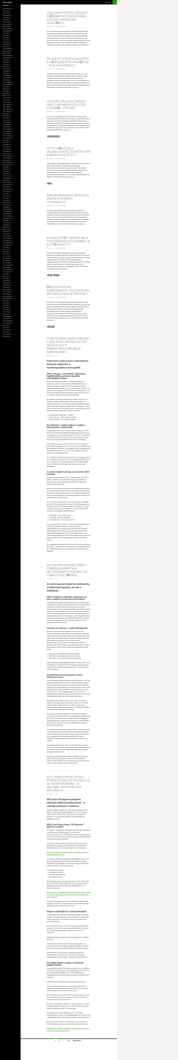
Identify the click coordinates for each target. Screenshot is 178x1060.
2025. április (6, 40)
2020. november (7, 158)
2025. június (6, 35)
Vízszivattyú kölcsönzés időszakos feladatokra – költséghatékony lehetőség (67, 18)
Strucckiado (7, 2)
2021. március (6, 149)
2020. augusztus (7, 164)
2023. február (6, 97)
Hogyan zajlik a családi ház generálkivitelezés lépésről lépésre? (66, 104)
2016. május (6, 278)
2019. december (7, 182)
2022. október (6, 106)
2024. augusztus (7, 57)
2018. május (6, 225)
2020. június (6, 169)
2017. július (5, 247)
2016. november (7, 265)
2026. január (6, 19)
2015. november (7, 291)
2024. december (7, 48)
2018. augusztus (7, 218)
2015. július (5, 300)
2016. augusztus (7, 271)
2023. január (6, 100)
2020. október (6, 160)
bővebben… (85, 45)
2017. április (6, 254)
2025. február (6, 44)
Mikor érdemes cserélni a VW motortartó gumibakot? (68, 198)
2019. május (6, 198)
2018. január (6, 233)
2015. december (7, 289)
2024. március (6, 68)
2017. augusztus (7, 245)
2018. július (5, 220)
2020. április (6, 173)
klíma (50, 275)
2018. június (6, 222)
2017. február (6, 258)
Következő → (77, 1040)
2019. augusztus (7, 191)
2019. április (6, 200)
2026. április (6, 15)
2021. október (6, 133)
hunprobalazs (61, 26)
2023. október (6, 80)
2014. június (6, 327)
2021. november (7, 131)
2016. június (6, 276)
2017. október (6, 240)
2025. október (6, 26)
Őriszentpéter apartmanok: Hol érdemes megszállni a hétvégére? (68, 290)
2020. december (7, 155)
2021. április (6, 147)
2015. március (6, 309)
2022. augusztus (7, 111)
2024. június (6, 62)
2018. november (7, 211)
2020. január (6, 180)
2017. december (7, 236)
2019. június (6, 196)
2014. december (7, 316)
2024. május (6, 64)
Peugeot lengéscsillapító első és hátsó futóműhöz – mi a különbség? (68, 62)
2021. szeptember (7, 135)
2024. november (7, 51)
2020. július (5, 167)
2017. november (7, 238)
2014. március (6, 334)
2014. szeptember (7, 320)
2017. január (6, 260)
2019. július (5, 193)
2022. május (6, 118)
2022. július (5, 113)
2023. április (6, 93)
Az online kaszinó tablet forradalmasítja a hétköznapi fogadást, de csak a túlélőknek (67, 570)
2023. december (7, 75)
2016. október (6, 267)
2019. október (6, 187)
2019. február (6, 204)
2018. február (6, 231)
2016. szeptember (7, 269)
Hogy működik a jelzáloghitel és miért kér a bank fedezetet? (68, 151)
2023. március (6, 95)
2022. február (6, 124)
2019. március (6, 202)
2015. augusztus (7, 298)
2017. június (6, 249)
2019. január (6, 207)
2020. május (6, 171)
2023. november (7, 77)
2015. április (6, 307)
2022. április (6, 120)
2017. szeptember (7, 242)
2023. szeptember (7, 82)
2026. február (6, 17)
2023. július (5, 86)
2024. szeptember (7, 55)
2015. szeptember (7, 296)
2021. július (5, 140)
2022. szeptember (7, 109)
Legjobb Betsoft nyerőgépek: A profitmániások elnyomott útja (66, 981)
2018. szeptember (7, 216)
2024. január (6, 73)
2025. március (6, 42)
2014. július (5, 325)
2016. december (7, 262)
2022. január (6, 126)
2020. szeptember (7, 162)
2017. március (6, 256)
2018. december (7, 209)
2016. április (6, 280)
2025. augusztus (7, 31)
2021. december (7, 129)
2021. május (6, 144)
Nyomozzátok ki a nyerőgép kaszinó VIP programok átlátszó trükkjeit (69, 892)
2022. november (7, 104)
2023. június (6, 89)
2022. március (6, 122)
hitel (49, 183)
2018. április (6, 227)
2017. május (6, 251)
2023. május (6, 91)
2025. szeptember (7, 28)
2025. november (7, 24)
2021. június (6, 142)
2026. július (5, 11)
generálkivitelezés (53, 136)
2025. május (6, 37)
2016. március (6, 283)
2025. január (6, 46)
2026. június (6, 13)
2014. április (6, 332)
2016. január (6, 287)
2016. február (6, 285)
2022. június (6, 115)
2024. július (5, 60)
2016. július (5, 274)
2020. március (6, 175)
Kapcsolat (108, 2)
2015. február (6, 311)
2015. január (6, 314)
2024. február (6, 71)
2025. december (7, 22)
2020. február (6, 178)
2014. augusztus (7, 323)
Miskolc (56, 275)
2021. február (6, 151)
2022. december (7, 102)
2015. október (6, 294)
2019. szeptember (7, 189)
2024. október (6, 53)
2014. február (6, 336)
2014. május (6, 329)
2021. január (6, 153)
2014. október (6, 318)
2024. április (6, 66)
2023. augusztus (7, 84)
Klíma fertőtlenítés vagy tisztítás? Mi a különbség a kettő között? (68, 241)
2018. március (6, 229)
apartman (51, 326)
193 (68, 1040)
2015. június (6, 303)
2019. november (7, 184)
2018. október (6, 213)
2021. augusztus (7, 138)
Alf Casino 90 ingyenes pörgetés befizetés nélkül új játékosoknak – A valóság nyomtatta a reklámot (68, 783)
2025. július (5, 33)
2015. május (6, 305)
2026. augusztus (7, 8)
